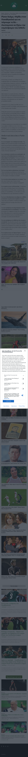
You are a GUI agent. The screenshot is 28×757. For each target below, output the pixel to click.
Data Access (14, 406)
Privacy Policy (22, 406)
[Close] (25, 351)
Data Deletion (6, 406)
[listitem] (14, 376)
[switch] (23, 378)
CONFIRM (8, 401)
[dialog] (14, 378)
